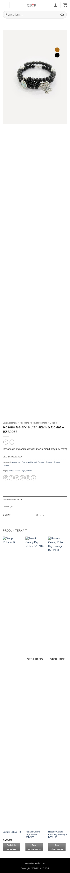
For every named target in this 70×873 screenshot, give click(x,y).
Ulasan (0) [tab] (7, 507)
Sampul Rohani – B (12, 832)
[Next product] (5, 442)
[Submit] (62, 14)
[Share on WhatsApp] (5, 477)
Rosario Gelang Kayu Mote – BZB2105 (32, 834)
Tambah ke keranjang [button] (11, 847)
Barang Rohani (10, 423)
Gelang (53, 423)
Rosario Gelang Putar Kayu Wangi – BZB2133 (57, 834)
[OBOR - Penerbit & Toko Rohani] (32, 5)
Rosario (49, 462)
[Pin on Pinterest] (27, 477)
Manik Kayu (20, 471)
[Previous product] (12, 442)
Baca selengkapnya (34, 847)
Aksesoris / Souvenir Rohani (33, 423)
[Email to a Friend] (22, 477)
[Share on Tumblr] (33, 477)
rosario (29, 471)
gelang (10, 471)
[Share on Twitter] (16, 477)
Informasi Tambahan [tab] (12, 499)
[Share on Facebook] (11, 477)
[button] (5, 5)
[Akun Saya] (55, 5)
